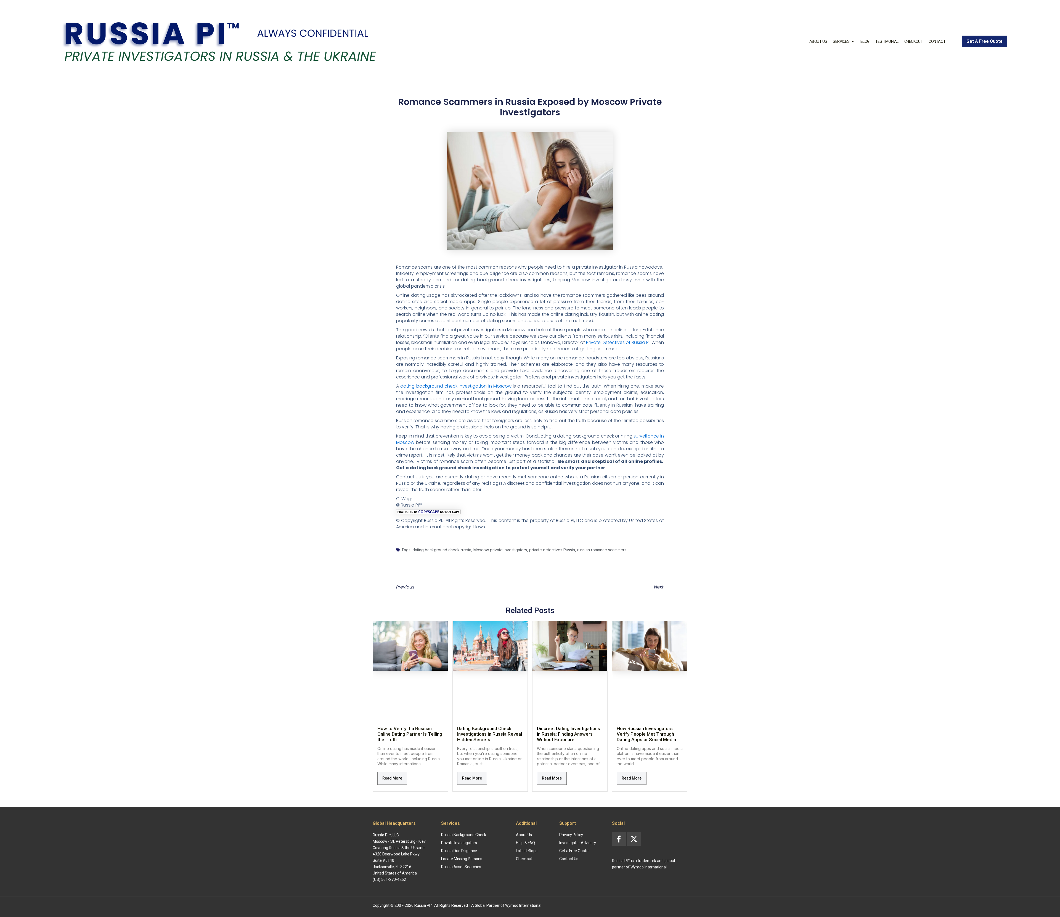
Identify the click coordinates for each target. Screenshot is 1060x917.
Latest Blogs (526, 851)
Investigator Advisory (577, 843)
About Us (818, 41)
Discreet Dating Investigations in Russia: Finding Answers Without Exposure (568, 734)
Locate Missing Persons (461, 859)
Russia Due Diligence (459, 851)
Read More (392, 778)
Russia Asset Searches (461, 867)
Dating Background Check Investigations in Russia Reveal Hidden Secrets (489, 734)
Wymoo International (523, 905)
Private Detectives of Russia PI (618, 342)
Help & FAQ (525, 843)
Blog (865, 41)
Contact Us (568, 859)
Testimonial (887, 41)
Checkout (913, 41)
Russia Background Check (463, 835)
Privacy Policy (571, 835)
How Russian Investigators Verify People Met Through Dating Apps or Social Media (646, 734)
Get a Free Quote (574, 851)
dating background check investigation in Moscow (456, 386)
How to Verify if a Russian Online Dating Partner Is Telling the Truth (409, 734)
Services (841, 41)
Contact (937, 41)
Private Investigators (459, 843)
